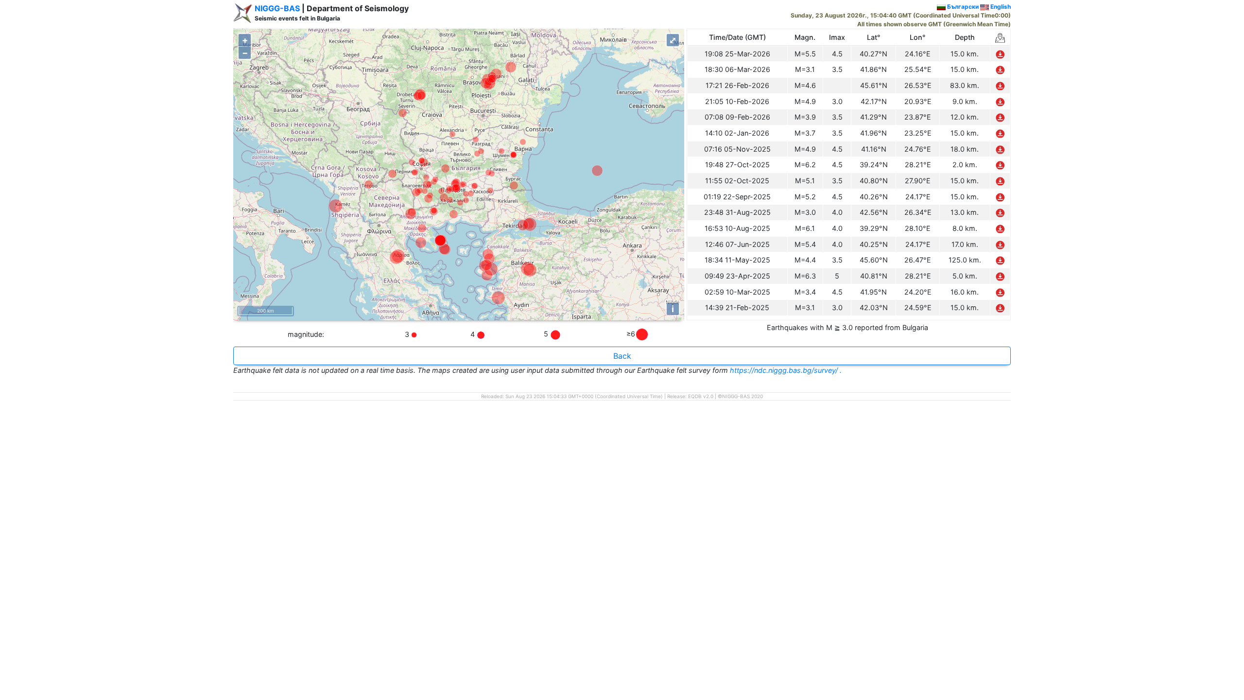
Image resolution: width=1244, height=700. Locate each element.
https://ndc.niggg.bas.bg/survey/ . (786, 370)
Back (622, 356)
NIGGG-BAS (277, 8)
